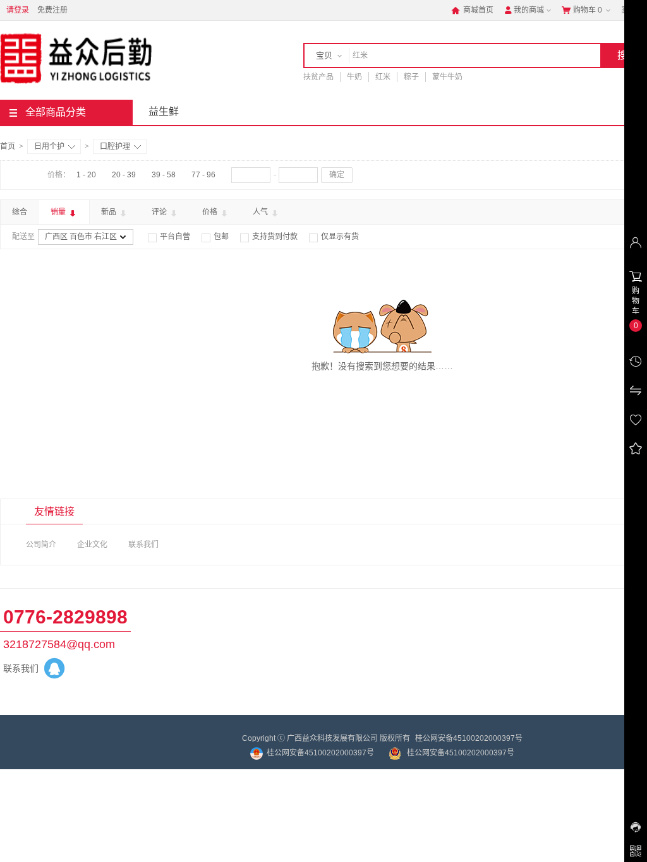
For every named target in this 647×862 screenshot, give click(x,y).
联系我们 (143, 544)
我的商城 (524, 10)
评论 (160, 212)
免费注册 (52, 10)
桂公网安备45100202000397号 (469, 738)
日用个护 (49, 146)
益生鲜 (163, 111)
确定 (336, 174)
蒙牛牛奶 (447, 77)
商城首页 (472, 10)
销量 (59, 212)
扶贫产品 (318, 77)
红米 (382, 77)
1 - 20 (86, 174)
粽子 (411, 77)
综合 (19, 212)
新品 (109, 212)
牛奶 (354, 77)
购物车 (582, 10)
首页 (7, 146)
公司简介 (41, 544)
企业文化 (92, 544)
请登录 (17, 10)
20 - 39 (124, 174)
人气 (261, 212)
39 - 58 (164, 174)
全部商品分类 (55, 112)
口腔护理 (115, 146)
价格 (210, 212)
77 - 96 (203, 174)
